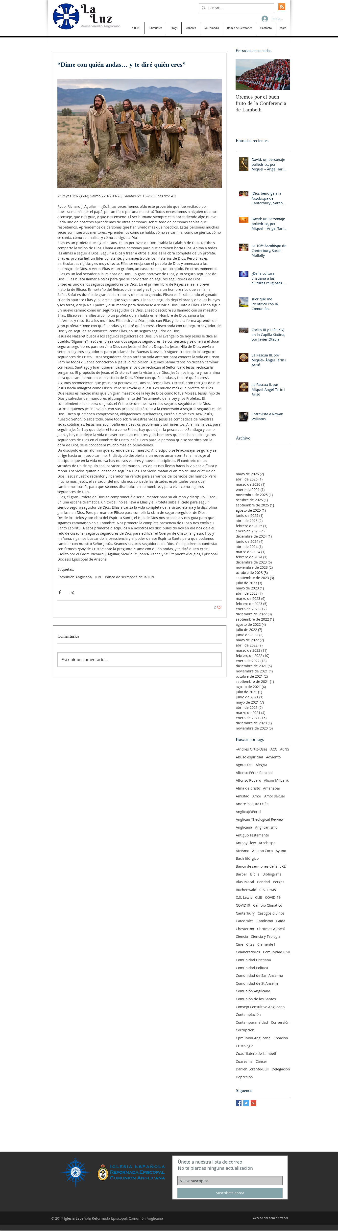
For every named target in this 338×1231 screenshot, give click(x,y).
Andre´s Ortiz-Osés (252, 803)
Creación (280, 1038)
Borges (278, 881)
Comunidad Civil (276, 952)
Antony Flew (246, 842)
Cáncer (261, 1061)
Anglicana (244, 827)
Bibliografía (272, 874)
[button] (135, 28)
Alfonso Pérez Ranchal (254, 772)
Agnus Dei (244, 764)
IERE (98, 577)
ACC (273, 749)
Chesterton (245, 928)
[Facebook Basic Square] (238, 1103)
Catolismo (265, 920)
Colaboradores (248, 952)
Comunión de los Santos (256, 999)
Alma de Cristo (248, 788)
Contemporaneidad (252, 1022)
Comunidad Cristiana (253, 960)
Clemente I (266, 944)
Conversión (280, 1022)
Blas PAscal (245, 881)
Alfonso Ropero (248, 780)
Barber (241, 874)
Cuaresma (244, 1061)
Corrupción (245, 1030)
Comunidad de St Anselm (257, 983)
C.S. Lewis (244, 897)
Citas (250, 944)
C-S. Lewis (267, 889)
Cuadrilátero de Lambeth (256, 1053)
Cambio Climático (267, 905)
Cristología (244, 1045)
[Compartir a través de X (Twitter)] (72, 592)
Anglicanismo (266, 827)
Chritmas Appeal (271, 928)
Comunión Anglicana (74, 577)
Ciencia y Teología (265, 936)
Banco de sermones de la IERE (130, 577)
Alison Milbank (276, 780)
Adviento (273, 757)
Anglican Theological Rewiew (260, 819)
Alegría (261, 764)
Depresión (244, 1077)
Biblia (255, 874)
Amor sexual (274, 796)
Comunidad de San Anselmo (259, 975)
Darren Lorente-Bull (252, 1069)
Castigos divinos (271, 913)
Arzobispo (267, 842)
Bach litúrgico (247, 858)
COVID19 (243, 905)
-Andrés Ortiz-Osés (251, 749)
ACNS (284, 749)
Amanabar (271, 788)
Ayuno (281, 850)
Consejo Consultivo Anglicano (260, 1006)
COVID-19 (273, 897)
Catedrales (245, 920)
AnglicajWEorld (248, 811)
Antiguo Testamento (252, 835)
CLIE (258, 897)
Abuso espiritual (249, 757)
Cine (239, 944)
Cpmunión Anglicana (253, 1038)
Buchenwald (246, 889)
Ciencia (242, 936)
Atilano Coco (262, 850)
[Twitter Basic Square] (246, 1103)
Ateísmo (242, 850)
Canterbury (245, 913)
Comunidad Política (252, 967)
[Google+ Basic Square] (253, 1103)
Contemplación (248, 1014)
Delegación (281, 1069)
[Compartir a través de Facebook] (59, 592)
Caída (280, 920)
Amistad (242, 796)
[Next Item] (282, 74)
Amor (256, 796)
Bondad (263, 881)
